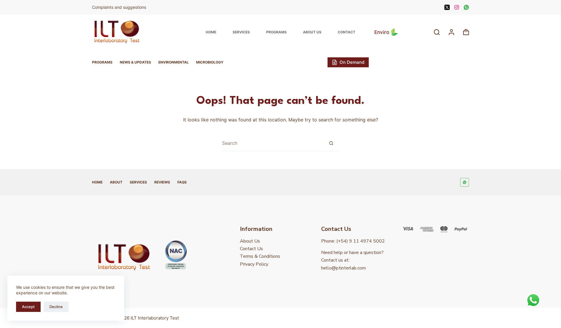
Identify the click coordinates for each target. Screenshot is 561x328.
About (116, 182)
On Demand (352, 62)
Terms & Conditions (260, 256)
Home (211, 32)
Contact (346, 32)
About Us (312, 32)
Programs (276, 32)
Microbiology (210, 62)
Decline (56, 306)
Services (241, 32)
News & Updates (135, 62)
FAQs (182, 182)
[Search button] (331, 143)
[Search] (437, 32)
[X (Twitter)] (447, 7)
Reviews (162, 182)
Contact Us (251, 248)
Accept (28, 306)
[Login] (451, 32)
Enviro (381, 32)
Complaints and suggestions (119, 7)
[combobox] (272, 143)
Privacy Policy (254, 264)
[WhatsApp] (466, 7)
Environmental (173, 62)
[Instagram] (456, 7)
